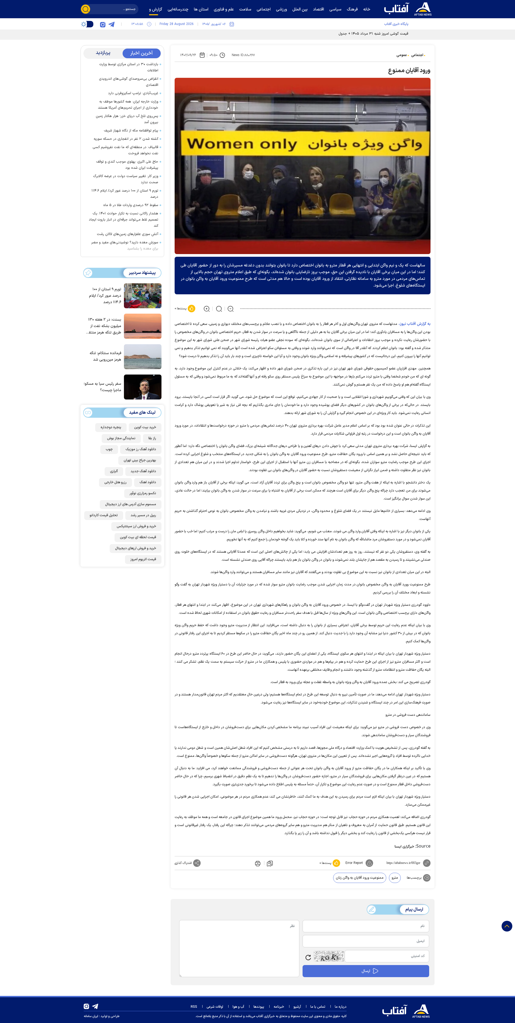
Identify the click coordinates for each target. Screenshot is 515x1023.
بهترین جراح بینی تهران (140, 460)
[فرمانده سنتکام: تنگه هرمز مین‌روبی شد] (141, 356)
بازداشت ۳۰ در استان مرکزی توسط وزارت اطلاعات (128, 67)
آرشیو (297, 1007)
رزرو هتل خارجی (115, 482)
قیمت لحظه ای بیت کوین (138, 537)
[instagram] (102, 24)
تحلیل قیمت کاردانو (104, 515)
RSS (194, 1007)
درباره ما (341, 1007)
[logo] (409, 8)
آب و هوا (238, 1007)
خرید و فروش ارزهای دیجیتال (135, 548)
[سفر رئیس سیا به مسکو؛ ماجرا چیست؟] (141, 387)
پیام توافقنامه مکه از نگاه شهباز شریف (131, 130)
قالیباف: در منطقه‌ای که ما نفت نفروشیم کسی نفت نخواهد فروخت (125, 150)
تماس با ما (317, 1007)
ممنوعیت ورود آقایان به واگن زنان (360, 878)
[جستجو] (85, 9)
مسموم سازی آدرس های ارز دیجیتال (130, 504)
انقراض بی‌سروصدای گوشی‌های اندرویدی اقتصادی (128, 82)
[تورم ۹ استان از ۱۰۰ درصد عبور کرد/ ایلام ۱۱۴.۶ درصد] (141, 295)
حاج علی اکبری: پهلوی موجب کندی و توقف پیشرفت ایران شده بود (127, 165)
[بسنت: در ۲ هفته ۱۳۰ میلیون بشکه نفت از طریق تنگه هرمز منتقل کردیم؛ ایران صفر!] (141, 326)
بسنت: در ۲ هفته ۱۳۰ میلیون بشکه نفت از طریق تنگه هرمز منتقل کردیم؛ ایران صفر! (103, 326)
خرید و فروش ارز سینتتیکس (136, 526)
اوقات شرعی (215, 1007)
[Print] (257, 863)
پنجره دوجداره (111, 427)
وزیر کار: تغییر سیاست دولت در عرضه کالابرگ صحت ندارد (125, 179)
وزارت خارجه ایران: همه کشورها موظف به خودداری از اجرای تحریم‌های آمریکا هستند (128, 105)
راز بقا (152, 438)
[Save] (270, 863)
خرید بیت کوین (145, 427)
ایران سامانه (91, 1016)
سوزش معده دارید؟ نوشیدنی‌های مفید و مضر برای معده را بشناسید (124, 245)
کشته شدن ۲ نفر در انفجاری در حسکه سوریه (126, 139)
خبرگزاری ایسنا (404, 846)
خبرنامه (279, 1007)
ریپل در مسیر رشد (143, 515)
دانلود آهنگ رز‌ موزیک (141, 449)
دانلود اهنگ (147, 482)
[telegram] (111, 24)
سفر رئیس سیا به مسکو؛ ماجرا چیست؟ (102, 387)
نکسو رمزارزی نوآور (143, 493)
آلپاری (114, 471)
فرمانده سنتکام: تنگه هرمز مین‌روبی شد (105, 356)
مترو (395, 878)
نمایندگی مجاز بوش (121, 438)
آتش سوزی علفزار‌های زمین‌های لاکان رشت (127, 234)
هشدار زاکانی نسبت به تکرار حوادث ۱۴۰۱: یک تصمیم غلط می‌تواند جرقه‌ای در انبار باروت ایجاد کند (123, 220)
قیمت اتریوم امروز (143, 559)
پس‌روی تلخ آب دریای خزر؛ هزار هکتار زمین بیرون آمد (127, 119)
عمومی (401, 55)
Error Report (354, 863)
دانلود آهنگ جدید (143, 471)
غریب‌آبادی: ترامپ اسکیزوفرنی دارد (133, 93)
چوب (109, 449)
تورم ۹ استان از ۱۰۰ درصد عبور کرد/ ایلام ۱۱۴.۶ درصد (124, 194)
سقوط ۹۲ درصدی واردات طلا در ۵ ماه (130, 205)
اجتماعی (417, 55)
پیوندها (258, 1007)
